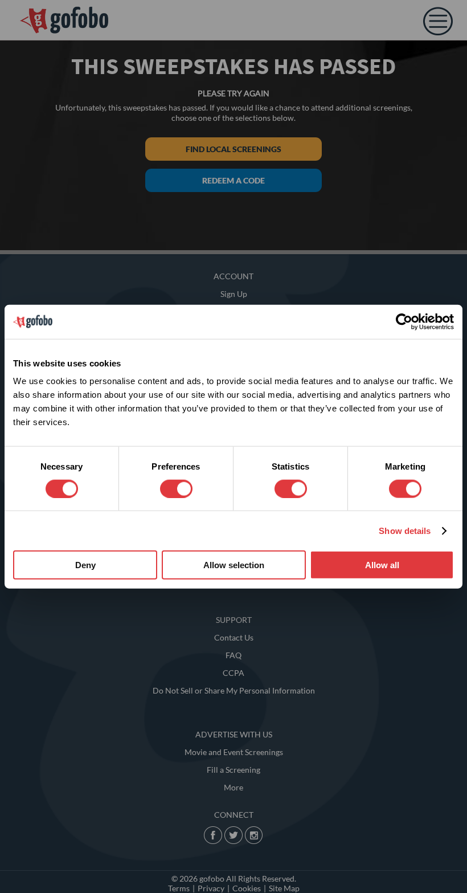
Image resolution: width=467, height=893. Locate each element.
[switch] (176, 488)
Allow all (382, 565)
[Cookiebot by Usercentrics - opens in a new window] (404, 321)
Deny (85, 565)
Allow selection (233, 565)
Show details (405, 530)
